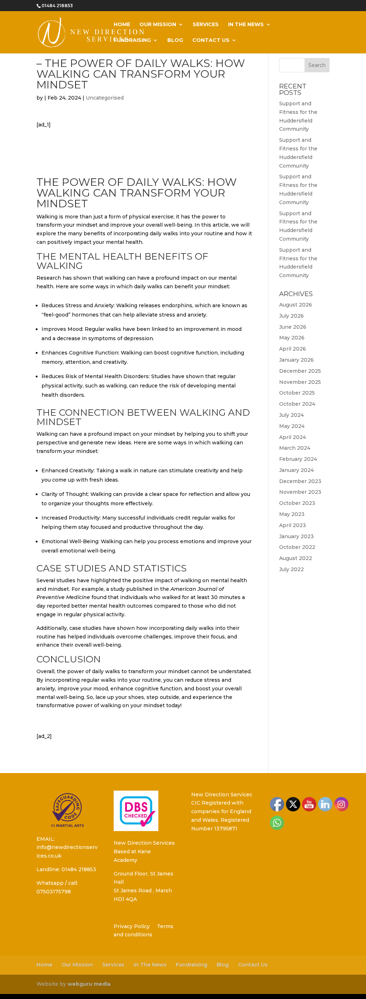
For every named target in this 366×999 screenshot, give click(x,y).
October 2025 (297, 393)
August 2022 (295, 558)
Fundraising (132, 40)
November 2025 (300, 382)
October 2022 (297, 547)
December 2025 (300, 371)
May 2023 (292, 514)
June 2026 (292, 327)
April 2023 (292, 525)
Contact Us (210, 40)
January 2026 (296, 360)
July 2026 (291, 316)
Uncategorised (105, 98)
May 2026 (292, 337)
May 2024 (292, 426)
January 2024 (296, 470)
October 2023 (297, 503)
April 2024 (292, 437)
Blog (175, 40)
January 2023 (296, 536)
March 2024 (294, 448)
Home (122, 25)
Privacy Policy (132, 926)
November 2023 (300, 492)
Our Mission (157, 25)
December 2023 (300, 481)
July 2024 (291, 415)
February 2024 (298, 459)
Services (206, 25)
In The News (246, 25)
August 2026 (295, 304)
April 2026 (292, 349)
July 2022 (291, 569)
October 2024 (297, 404)
